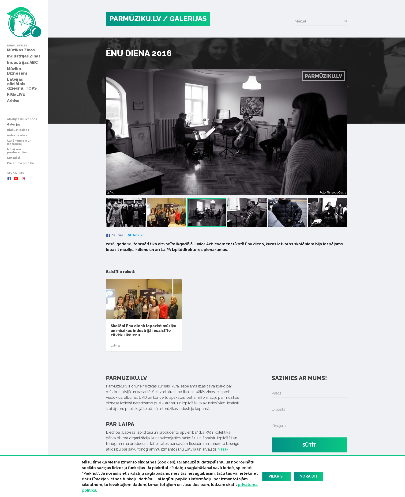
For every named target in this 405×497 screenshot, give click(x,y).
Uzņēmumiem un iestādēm (19, 142)
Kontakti (13, 157)
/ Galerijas (185, 19)
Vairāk (223, 449)
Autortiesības (17, 135)
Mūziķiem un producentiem (17, 151)
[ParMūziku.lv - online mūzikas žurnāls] (24, 22)
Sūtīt (309, 445)
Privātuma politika (20, 163)
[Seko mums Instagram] (23, 178)
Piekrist (277, 476)
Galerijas (13, 124)
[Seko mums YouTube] (16, 178)
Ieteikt (138, 235)
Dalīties (117, 235)
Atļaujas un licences (22, 119)
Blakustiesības (18, 130)
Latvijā (115, 345)
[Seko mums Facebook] (9, 178)
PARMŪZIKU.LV (135, 19)
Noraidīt (309, 476)
